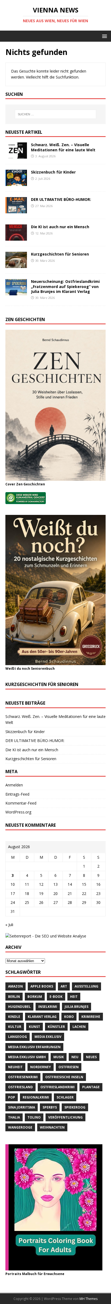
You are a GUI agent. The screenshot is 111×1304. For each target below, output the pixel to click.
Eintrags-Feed (17, 794)
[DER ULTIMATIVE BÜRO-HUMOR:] (16, 210)
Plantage (91, 1087)
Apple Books (41, 986)
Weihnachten (52, 1127)
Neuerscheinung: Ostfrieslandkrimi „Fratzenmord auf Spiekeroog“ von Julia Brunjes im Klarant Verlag (65, 286)
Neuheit (15, 1067)
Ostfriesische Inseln (64, 1077)
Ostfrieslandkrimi (57, 1087)
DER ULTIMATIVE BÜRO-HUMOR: (61, 199)
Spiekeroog (74, 1107)
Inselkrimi (47, 1006)
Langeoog (17, 1036)
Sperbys (50, 1107)
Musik (58, 1057)
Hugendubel (19, 1006)
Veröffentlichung (65, 1117)
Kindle (14, 1016)
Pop (11, 1097)
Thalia (14, 1117)
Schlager (65, 1097)
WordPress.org (18, 812)
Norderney (40, 1067)
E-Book (56, 996)
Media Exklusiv (47, 1036)
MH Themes (88, 1298)
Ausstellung (86, 986)
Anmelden (14, 784)
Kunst (34, 1026)
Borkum (34, 996)
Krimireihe (90, 1016)
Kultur (14, 1026)
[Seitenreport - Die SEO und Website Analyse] (45, 936)
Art (64, 986)
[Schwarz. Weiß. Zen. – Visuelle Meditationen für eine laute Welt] (16, 155)
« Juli (9, 924)
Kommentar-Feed (20, 803)
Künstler (56, 1026)
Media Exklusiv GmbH (27, 1057)
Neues (91, 1057)
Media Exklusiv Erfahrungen (34, 1047)
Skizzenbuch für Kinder (53, 172)
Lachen (79, 1026)
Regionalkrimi (36, 1097)
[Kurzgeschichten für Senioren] (16, 264)
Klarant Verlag (42, 1016)
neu (74, 1057)
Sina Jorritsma (21, 1107)
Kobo (69, 1016)
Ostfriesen (68, 1067)
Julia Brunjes (76, 1006)
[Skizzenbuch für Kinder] (16, 182)
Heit (74, 996)
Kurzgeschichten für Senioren (60, 254)
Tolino (34, 1117)
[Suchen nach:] (56, 114)
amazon (15, 986)
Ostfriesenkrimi (23, 1077)
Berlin (14, 996)
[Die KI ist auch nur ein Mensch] (16, 237)
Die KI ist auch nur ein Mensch (60, 226)
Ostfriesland (20, 1087)
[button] (104, 36)
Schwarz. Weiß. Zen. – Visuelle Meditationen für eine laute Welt (63, 147)
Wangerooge (20, 1127)
